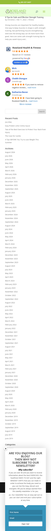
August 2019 (10, 431)
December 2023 (11, 255)
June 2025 (9, 200)
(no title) (8, 122)
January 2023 (10, 288)
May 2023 (9, 273)
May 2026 (9, 163)
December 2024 (11, 214)
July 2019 (8, 435)
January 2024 (10, 251)
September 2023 (11, 262)
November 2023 (11, 259)
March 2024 (9, 244)
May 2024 (9, 236)
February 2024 (10, 247)
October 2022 (10, 295)
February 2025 (10, 207)
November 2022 (11, 292)
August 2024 (10, 226)
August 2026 (10, 152)
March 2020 (9, 405)
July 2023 (8, 269)
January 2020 (10, 413)
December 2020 (11, 376)
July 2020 (8, 394)
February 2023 (10, 284)
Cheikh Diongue (19, 78)
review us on (19, 62)
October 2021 (10, 339)
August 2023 (10, 266)
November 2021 (11, 336)
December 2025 (11, 181)
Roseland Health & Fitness (26, 47)
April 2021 (9, 361)
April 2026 (9, 167)
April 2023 (9, 277)
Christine (11, 20)
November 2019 (11, 420)
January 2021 (10, 372)
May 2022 (9, 314)
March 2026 (9, 170)
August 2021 (10, 347)
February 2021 (10, 369)
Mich (14, 68)
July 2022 (8, 306)
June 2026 (9, 159)
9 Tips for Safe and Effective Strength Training (24, 17)
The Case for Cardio (13, 136)
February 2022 (10, 325)
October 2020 (10, 383)
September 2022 (11, 299)
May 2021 (9, 358)
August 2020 (10, 391)
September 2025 (11, 189)
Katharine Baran (20, 92)
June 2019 (9, 438)
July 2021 (8, 350)
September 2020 (11, 387)
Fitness (31, 20)
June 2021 (9, 354)
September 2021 (11, 343)
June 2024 (9, 233)
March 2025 (9, 203)
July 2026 (8, 156)
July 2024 (8, 229)
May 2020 (9, 398)
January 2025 (10, 211)
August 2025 (10, 192)
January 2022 (10, 328)
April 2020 (9, 402)
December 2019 (11, 416)
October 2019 (10, 424)
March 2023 (9, 281)
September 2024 (11, 222)
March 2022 (9, 321)
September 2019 (11, 427)
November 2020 (11, 380)
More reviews (26, 104)
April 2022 (9, 317)
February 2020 (10, 409)
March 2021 (9, 365)
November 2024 (11, 218)
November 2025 (11, 185)
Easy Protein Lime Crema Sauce (17, 126)
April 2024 (9, 240)
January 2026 (10, 178)
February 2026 (10, 174)
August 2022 (10, 302)
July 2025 (8, 196)
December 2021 (11, 332)
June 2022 (9, 310)
